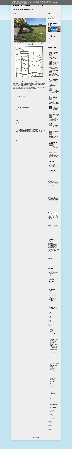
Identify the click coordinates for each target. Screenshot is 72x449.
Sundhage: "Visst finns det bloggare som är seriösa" (54, 335)
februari (51, 418)
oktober (51, 329)
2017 (50, 324)
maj (50, 414)
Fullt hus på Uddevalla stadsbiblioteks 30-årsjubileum (53, 375)
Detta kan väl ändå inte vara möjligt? (56, 115)
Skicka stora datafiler (52, 289)
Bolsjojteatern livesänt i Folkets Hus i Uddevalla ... (54, 372)
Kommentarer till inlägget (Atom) (24, 157)
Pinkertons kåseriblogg (53, 142)
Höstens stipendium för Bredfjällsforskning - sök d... (54, 353)
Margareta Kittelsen (52, 152)
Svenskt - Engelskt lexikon (53, 292)
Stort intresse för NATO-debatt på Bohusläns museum (53, 386)
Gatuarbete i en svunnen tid (54, 377)
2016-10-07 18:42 (21, 112)
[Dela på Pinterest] (31, 91)
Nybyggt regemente (53, 392)
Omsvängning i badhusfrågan (55, 123)
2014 (50, 422)
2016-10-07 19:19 (21, 120)
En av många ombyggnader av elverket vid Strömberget (54, 368)
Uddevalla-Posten (51, 303)
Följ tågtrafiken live (52, 275)
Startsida (50, 35)
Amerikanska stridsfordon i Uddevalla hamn (55, 97)
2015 (50, 421)
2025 (50, 313)
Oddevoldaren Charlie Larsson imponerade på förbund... (54, 344)
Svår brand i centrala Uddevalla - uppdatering (56, 89)
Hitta (49, 280)
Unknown (17, 96)
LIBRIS (50, 282)
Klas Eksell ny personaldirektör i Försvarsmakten (53, 359)
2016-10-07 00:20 (22, 96)
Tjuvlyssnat (50, 297)
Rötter (50, 288)
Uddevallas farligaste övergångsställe (55, 107)
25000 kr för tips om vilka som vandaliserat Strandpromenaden (56, 54)
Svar (17, 104)
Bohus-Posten (51, 161)
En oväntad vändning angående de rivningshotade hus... (53, 356)
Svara (16, 102)
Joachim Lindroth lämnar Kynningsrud (53, 366)
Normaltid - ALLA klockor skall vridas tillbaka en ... (54, 333)
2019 (50, 321)
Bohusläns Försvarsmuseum (53, 272)
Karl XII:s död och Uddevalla (55, 80)
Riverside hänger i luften (53, 393)
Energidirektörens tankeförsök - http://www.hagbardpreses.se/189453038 (53, 171)
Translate (55, 16)
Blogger (39, 437)
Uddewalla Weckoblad (52, 36)
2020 (50, 320)
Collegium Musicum (52, 273)
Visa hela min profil (51, 237)
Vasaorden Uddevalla (52, 307)
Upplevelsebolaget (52, 306)
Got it (59, 2)
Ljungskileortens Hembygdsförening (52, 284)
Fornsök (50, 274)
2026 (50, 312)
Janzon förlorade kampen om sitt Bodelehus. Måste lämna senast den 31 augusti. (55, 72)
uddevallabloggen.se (29, 5)
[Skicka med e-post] (28, 91)
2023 (50, 316)
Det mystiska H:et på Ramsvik (53, 398)
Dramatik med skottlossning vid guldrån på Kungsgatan (55, 63)
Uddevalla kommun (52, 299)
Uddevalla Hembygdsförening (53, 298)
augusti (51, 410)
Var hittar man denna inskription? (53, 342)
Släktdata (50, 290)
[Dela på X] (29, 91)
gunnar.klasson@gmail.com (52, 244)
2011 (50, 426)
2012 (50, 425)
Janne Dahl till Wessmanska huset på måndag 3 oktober (54, 405)
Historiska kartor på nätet (53, 279)
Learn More (55, 2)
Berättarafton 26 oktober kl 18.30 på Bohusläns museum (54, 347)
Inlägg (50, 42)
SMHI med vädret (51, 291)
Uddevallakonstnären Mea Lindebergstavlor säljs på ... (54, 396)
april (50, 415)
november (51, 328)
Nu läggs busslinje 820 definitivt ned (56, 132)
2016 (50, 325)
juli (50, 411)
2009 (50, 429)
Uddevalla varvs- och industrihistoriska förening (53, 302)
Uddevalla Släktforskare (52, 300)
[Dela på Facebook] (30, 91)
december (51, 326)
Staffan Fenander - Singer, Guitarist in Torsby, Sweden (53, 176)
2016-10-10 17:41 (21, 135)
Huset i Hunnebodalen (53, 349)
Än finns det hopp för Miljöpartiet (53, 379)
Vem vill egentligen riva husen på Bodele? (53, 383)
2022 (50, 317)
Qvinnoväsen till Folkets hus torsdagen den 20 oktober (54, 361)
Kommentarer (51, 44)
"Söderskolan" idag (53, 407)
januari (51, 419)
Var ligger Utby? (52, 370)
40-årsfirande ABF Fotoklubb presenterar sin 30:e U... (54, 364)
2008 (50, 430)
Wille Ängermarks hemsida (53, 308)
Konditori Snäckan (52, 281)
